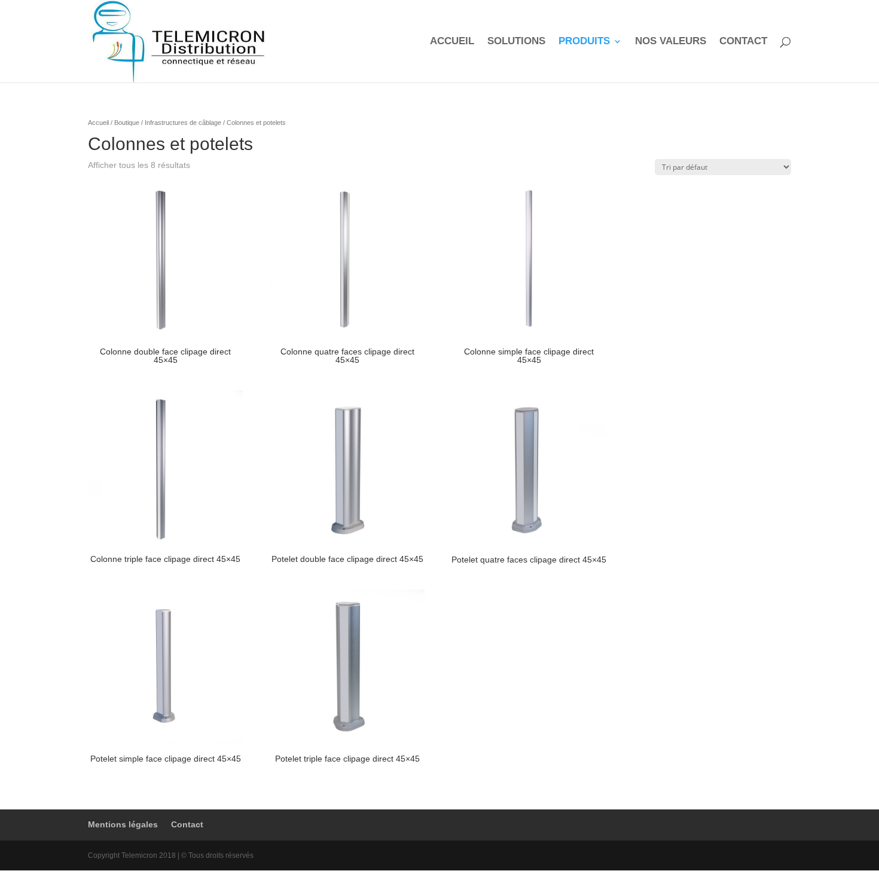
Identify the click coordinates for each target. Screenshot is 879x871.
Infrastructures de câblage (183, 122)
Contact (743, 42)
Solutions (516, 42)
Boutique (126, 122)
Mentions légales (123, 824)
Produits (584, 42)
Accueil (452, 42)
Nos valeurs (670, 42)
